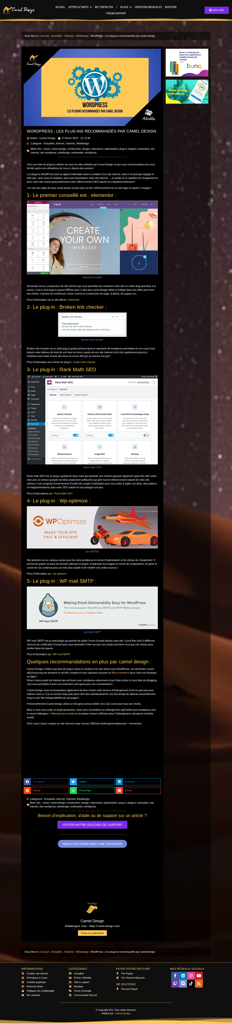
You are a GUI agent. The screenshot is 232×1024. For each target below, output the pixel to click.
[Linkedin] (183, 976)
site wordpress (48, 152)
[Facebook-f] (175, 976)
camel (46, 149)
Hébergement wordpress (64, 713)
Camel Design (122, 1013)
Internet (60, 143)
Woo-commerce (120, 672)
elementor (73, 299)
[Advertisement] (92, 753)
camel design (58, 149)
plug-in (123, 149)
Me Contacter (104, 7)
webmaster (77, 152)
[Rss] (199, 984)
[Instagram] (191, 976)
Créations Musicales (148, 7)
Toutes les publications (92, 933)
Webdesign (82, 36)
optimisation (111, 149)
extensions (97, 149)
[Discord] (183, 984)
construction (74, 149)
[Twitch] (175, 984)
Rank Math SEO (63, 493)
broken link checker (84, 362)
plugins (132, 149)
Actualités (56, 36)
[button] (46, 781)
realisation (143, 149)
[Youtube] (199, 976)
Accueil (60, 7)
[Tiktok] (191, 984)
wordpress (91, 152)
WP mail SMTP (61, 654)
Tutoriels (69, 36)
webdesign (64, 152)
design (86, 149)
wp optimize (59, 573)
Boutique (171, 7)
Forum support (116, 13)
